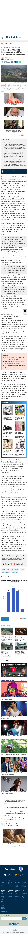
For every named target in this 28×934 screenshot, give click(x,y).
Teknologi (17, 888)
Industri (2, 882)
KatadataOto (4, 911)
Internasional (3, 883)
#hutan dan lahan (15, 569)
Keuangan (10, 882)
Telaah (16, 893)
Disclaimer (24, 929)
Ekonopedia (24, 879)
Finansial (10, 879)
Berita (2, 879)
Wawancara (17, 896)
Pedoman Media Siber (7, 929)
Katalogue (24, 894)
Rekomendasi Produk (7, 402)
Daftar (24, 918)
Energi (2, 885)
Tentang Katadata (9, 927)
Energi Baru (3, 893)
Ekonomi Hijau (7, 47)
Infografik (10, 893)
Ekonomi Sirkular (18, 43)
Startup (16, 885)
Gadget (16, 886)
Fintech (16, 883)
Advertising (16, 927)
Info (2, 901)
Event (2, 910)
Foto (23, 896)
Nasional (3, 880)
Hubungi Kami (14, 930)
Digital (16, 879)
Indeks (2, 902)
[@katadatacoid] (18, 924)
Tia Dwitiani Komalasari (13, 57)
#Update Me (15, 572)
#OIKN (3, 569)
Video (23, 890)
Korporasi (10, 885)
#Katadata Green (6, 572)
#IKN (8, 569)
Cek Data (10, 896)
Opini (16, 894)
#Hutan (22, 569)
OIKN (16, 225)
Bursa (9, 883)
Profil (23, 883)
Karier (21, 927)
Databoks (3, 908)
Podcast (23, 897)
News (23, 892)
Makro (9, 880)
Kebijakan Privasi (17, 929)
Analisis (9, 894)
